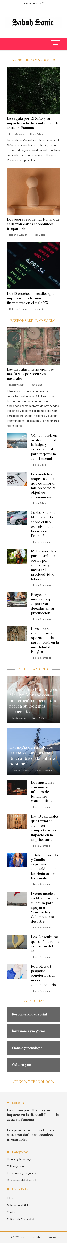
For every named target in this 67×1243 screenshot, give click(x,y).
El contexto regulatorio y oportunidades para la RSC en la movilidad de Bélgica (45, 640)
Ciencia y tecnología (19, 1159)
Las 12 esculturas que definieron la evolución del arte (45, 944)
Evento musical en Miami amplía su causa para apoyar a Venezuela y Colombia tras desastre (44, 908)
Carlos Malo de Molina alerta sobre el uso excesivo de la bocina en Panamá (43, 524)
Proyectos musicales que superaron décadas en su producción (42, 604)
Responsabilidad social (21, 1180)
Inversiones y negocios (21, 1173)
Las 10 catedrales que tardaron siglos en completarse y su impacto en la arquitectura (45, 828)
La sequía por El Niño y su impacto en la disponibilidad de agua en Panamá (33, 123)
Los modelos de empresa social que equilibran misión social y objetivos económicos (44, 486)
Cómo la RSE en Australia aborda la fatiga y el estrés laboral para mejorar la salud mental (44, 447)
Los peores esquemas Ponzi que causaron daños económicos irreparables (33, 224)
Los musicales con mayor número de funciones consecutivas (42, 791)
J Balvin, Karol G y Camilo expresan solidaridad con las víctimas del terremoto (44, 867)
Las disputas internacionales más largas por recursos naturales (30, 374)
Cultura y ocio (15, 1166)
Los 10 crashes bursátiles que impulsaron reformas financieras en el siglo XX (31, 298)
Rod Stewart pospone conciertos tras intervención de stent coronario (44, 975)
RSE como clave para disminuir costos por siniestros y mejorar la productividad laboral (44, 565)
